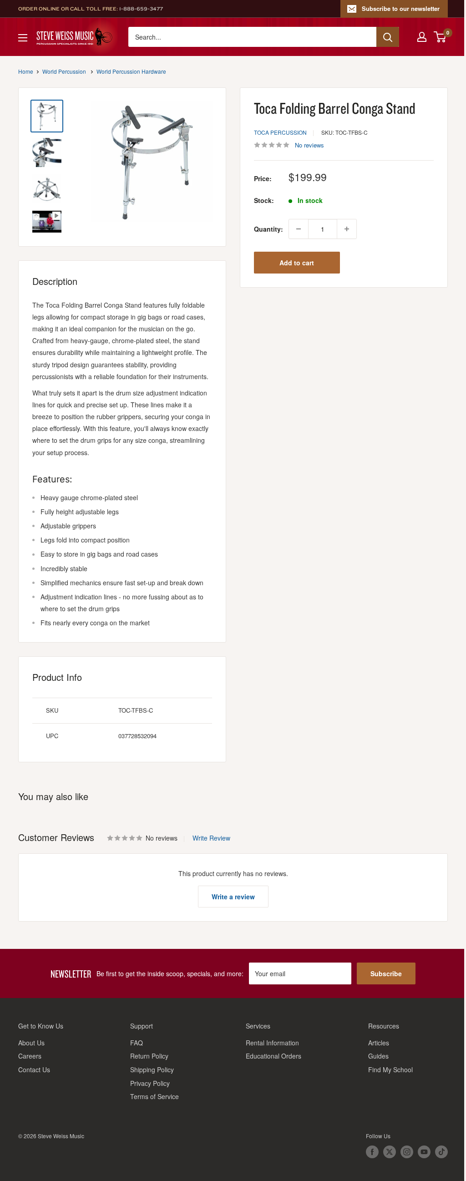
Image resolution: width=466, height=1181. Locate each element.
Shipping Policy (152, 1069)
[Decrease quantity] (298, 228)
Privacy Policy (150, 1083)
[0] (440, 36)
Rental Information (272, 1042)
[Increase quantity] (346, 228)
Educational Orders (273, 1055)
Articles (378, 1042)
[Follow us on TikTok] (441, 1152)
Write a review (233, 896)
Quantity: (268, 228)
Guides (378, 1055)
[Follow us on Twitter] (389, 1152)
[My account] (421, 37)
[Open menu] (22, 37)
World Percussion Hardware (131, 71)
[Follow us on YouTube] (424, 1152)
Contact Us (34, 1069)
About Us (31, 1042)
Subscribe (386, 973)
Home (25, 71)
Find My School (390, 1069)
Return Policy (149, 1055)
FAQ (136, 1042)
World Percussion (64, 71)
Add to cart (296, 262)
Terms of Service (154, 1096)
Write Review (211, 837)
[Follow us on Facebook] (372, 1152)
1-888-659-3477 (141, 8)
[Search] (387, 37)
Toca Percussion (280, 132)
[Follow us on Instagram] (406, 1152)
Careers (29, 1055)
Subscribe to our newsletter (401, 8)
